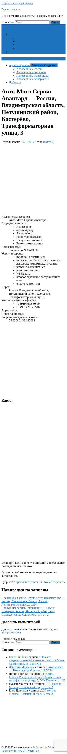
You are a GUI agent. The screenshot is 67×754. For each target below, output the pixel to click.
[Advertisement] (33, 178)
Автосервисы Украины (31, 41)
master (47, 141)
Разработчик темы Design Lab (20, 750)
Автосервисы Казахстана (32, 44)
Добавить (17, 51)
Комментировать (54, 582)
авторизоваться (11, 632)
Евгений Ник (17, 657)
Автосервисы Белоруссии (32, 47)
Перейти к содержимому (17, 3)
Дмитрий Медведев (21, 667)
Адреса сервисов (22, 34)
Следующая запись (28, 611)
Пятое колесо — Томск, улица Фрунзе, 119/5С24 (36, 668)
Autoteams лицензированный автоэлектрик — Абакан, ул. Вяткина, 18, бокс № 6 (37, 660)
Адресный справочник (28, 582)
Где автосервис (11, 9)
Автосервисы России (29, 37)
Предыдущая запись (33, 601)
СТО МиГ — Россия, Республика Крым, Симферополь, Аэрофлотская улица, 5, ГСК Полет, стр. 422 (37, 677)
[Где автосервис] (3, 26)
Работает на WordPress (47, 747)
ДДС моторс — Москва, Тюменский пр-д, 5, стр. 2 (37, 685)
